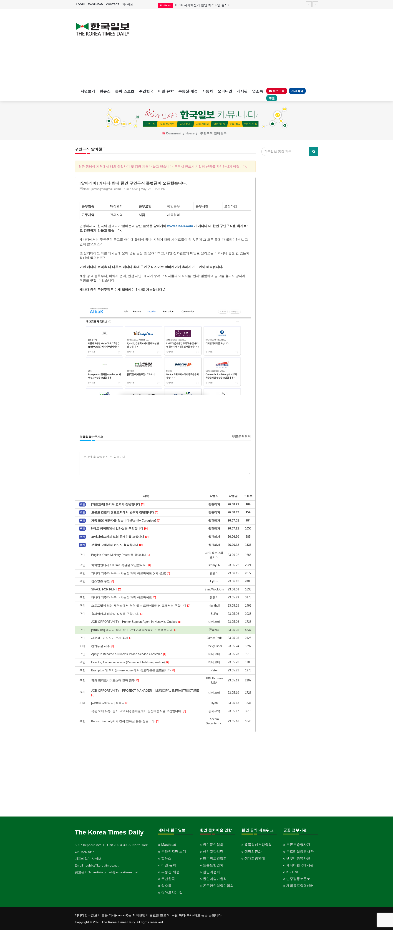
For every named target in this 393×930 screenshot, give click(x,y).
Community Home (180, 133)
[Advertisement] (227, 48)
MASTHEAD (95, 4)
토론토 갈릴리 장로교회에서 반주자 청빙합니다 (124, 512)
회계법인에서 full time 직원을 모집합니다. (121, 565)
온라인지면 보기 (173, 851)
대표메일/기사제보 (88, 858)
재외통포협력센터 (300, 885)
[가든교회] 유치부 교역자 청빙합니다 (117, 504)
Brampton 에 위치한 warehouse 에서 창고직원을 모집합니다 (133, 670)
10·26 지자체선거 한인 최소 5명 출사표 (203, 5)
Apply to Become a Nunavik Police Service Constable (128, 654)
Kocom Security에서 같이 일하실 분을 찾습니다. (125, 721)
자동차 (207, 91)
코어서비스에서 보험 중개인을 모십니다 (120, 536)
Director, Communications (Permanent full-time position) (130, 662)
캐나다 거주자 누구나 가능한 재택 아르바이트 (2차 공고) (130, 573)
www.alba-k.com (180, 226)
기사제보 (127, 4)
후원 (272, 98)
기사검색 (297, 91)
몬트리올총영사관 (300, 851)
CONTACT (112, 4)
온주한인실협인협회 (218, 885)
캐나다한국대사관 (300, 865)
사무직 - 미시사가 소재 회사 (111, 638)
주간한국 (146, 91)
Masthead (168, 845)
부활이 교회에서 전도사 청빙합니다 (117, 545)
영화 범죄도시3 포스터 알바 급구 (115, 680)
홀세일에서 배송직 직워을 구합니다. (117, 613)
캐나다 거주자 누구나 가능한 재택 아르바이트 (123, 597)
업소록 (257, 91)
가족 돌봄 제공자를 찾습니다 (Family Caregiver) (125, 520)
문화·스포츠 (124, 91)
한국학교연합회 (215, 858)
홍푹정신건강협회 (258, 845)
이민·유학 (166, 91)
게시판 (242, 91)
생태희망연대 (254, 858)
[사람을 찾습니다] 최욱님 (109, 703)
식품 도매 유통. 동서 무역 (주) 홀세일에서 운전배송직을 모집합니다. (138, 711)
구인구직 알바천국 (213, 133)
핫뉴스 (105, 91)
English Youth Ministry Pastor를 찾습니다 (120, 555)
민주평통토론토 (298, 879)
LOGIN (80, 4)
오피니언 (225, 91)
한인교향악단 (213, 851)
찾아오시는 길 (172, 892)
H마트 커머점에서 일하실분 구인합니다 (119, 528)
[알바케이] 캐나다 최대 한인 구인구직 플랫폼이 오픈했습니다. (134, 630)
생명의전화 (253, 851)
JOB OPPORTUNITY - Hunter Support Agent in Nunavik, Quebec (136, 621)
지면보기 (88, 91)
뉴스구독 (278, 91)
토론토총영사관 (298, 845)
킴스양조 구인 (102, 581)
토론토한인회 (213, 865)
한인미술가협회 (215, 879)
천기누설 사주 (102, 646)
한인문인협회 (213, 845)
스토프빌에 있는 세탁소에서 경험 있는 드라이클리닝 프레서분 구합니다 (140, 605)
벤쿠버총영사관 (298, 858)
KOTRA (292, 872)
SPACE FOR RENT (106, 589)
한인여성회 (211, 872)
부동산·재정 (188, 91)
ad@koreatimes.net (123, 872)
